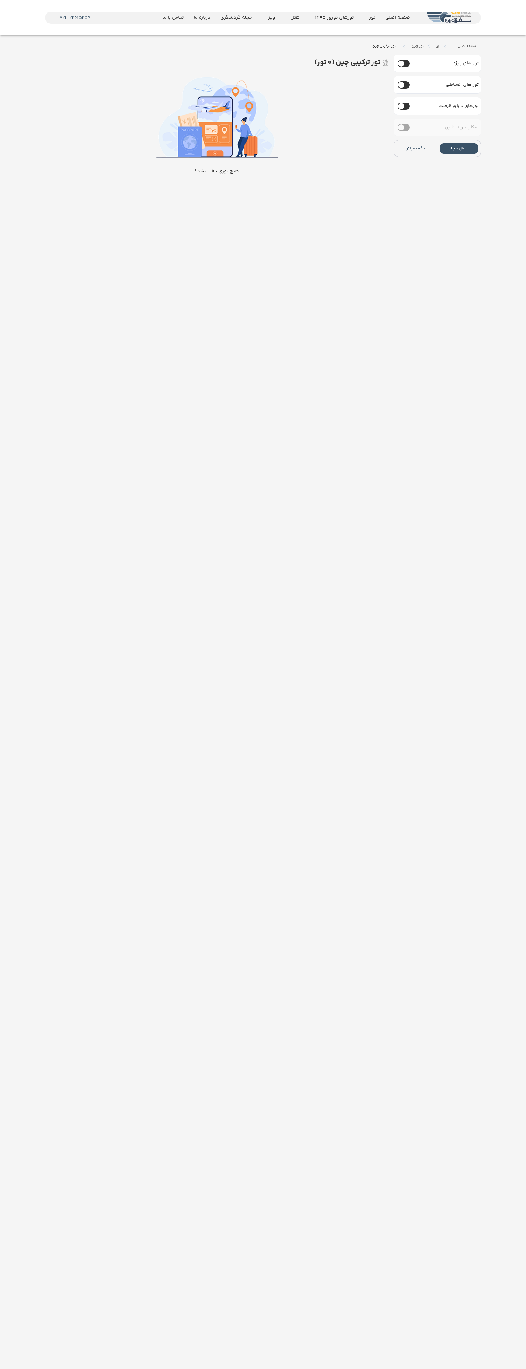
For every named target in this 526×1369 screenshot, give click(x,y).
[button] (459, 148)
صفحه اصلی (467, 46)
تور (438, 46)
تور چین (418, 46)
